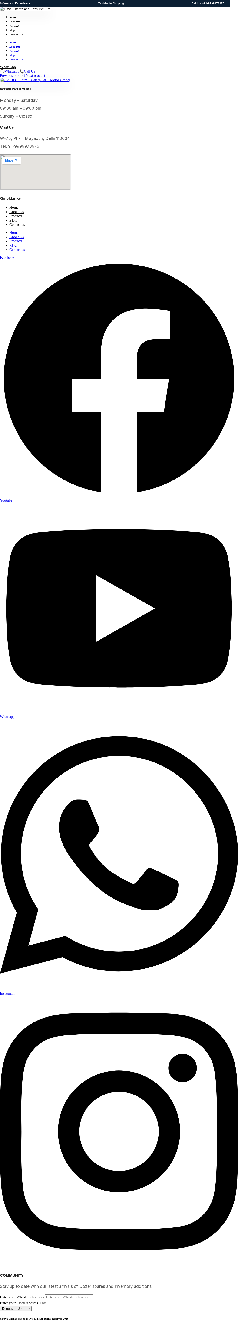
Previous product (12, 75)
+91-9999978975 (213, 3)
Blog (12, 30)
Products (14, 26)
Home (12, 17)
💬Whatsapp (9, 71)
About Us (14, 21)
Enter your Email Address (19, 1303)
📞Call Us (27, 71)
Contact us (16, 34)
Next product (35, 75)
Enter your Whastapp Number (22, 1297)
